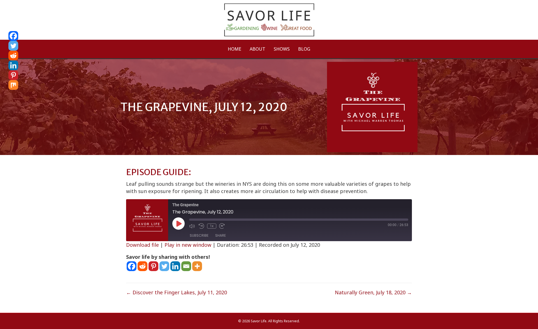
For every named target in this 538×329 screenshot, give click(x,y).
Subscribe (199, 235)
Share (220, 235)
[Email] (186, 266)
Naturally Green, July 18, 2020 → (373, 292)
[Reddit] (142, 266)
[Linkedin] (175, 266)
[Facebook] (131, 266)
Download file (142, 244)
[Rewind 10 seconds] (201, 226)
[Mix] (13, 85)
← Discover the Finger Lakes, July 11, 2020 (176, 292)
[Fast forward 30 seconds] (222, 226)
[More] (197, 266)
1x (212, 226)
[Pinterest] (153, 266)
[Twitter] (164, 266)
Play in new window (187, 244)
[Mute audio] (192, 226)
